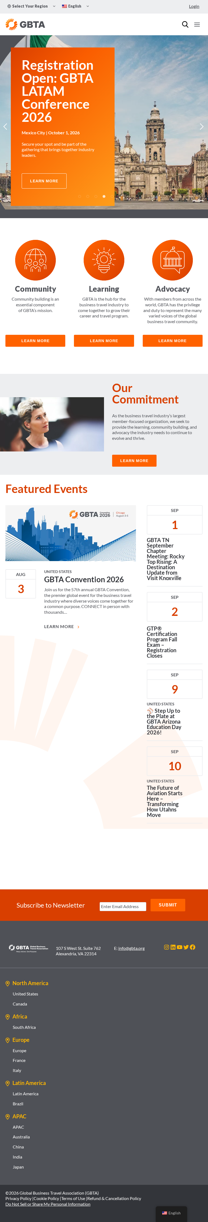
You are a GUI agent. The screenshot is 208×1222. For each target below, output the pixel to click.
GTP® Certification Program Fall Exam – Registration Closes (162, 638)
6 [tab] (120, 192)
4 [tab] (104, 192)
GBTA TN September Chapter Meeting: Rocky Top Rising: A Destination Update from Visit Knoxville (166, 555)
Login (194, 6)
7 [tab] (128, 192)
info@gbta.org (131, 948)
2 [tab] (87, 192)
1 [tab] (79, 192)
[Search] (185, 24)
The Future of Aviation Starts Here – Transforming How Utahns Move (165, 797)
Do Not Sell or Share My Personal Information (47, 1204)
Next (201, 125)
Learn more (104, 337)
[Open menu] (197, 24)
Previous (7, 125)
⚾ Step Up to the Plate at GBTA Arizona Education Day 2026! (164, 718)
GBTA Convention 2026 (84, 575)
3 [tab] (96, 192)
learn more (35, 337)
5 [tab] (112, 192)
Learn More (59, 622)
